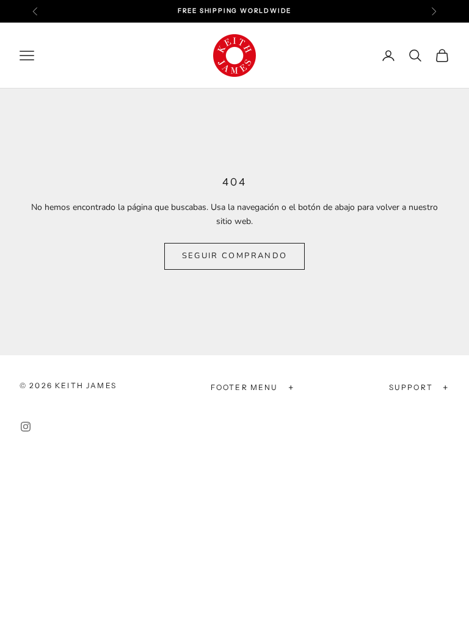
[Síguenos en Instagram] (26, 427)
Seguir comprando (234, 255)
